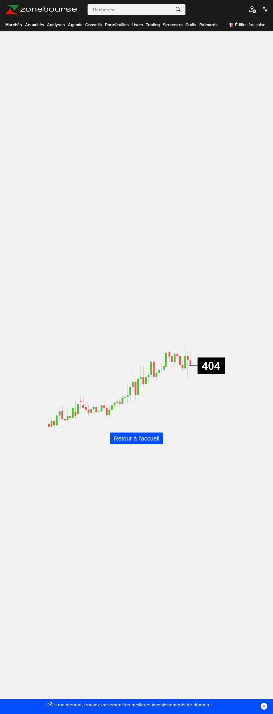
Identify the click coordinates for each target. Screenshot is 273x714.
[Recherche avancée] (178, 9)
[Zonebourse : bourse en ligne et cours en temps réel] (40, 10)
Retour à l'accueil (136, 438)
